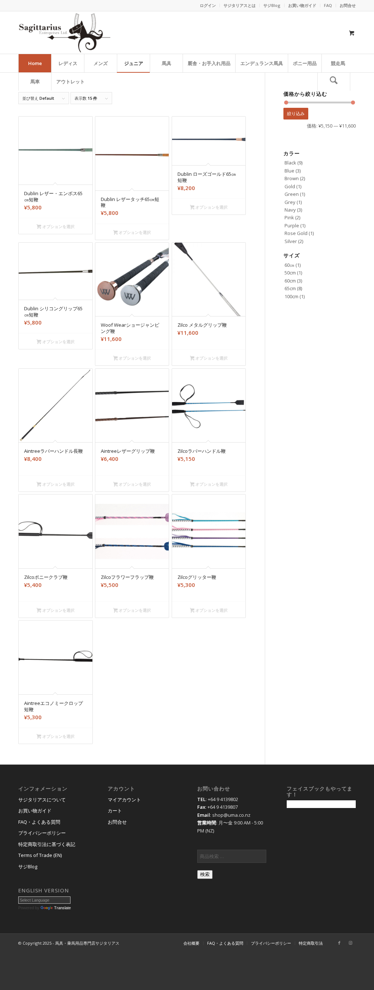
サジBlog (271, 5)
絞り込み (296, 113)
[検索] (333, 81)
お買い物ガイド (302, 5)
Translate (62, 908)
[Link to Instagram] (350, 942)
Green (292, 194)
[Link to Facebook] (339, 942)
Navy (290, 209)
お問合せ (348, 5)
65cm (290, 288)
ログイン (208, 5)
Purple (292, 225)
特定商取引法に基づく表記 (46, 844)
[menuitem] (208, 5)
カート (115, 810)
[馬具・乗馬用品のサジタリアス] (64, 32)
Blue (289, 170)
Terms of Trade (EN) (40, 855)
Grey (290, 202)
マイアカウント (124, 799)
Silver (291, 241)
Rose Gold (296, 233)
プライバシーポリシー (42, 833)
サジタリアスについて (42, 799)
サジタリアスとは (240, 5)
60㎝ (289, 265)
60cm (290, 280)
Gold (290, 186)
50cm (290, 272)
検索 (205, 874)
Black (290, 162)
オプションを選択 (58, 226)
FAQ (328, 5)
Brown (292, 178)
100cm (291, 296)
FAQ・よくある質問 (39, 822)
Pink (289, 217)
